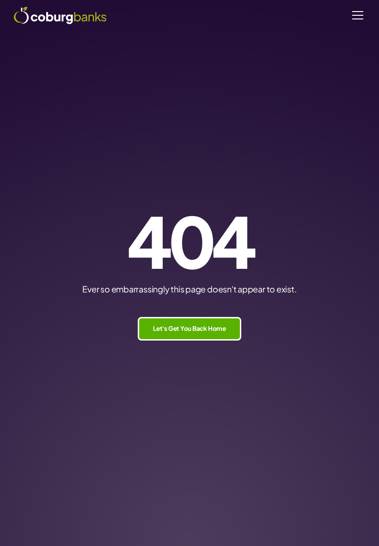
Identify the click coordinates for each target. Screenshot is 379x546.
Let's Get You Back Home (189, 328)
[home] (60, 15)
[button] (356, 15)
